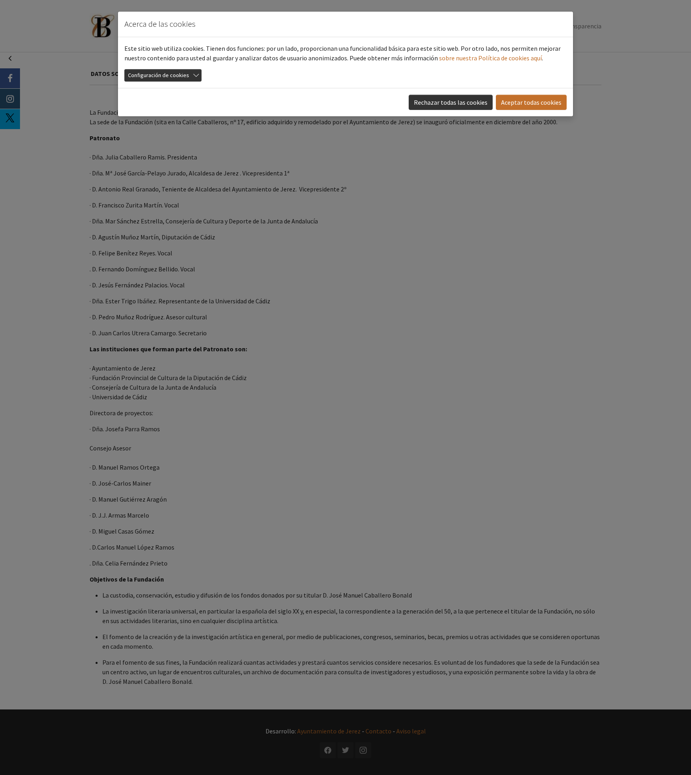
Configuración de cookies (158, 75)
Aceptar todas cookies (531, 102)
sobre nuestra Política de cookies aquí (490, 58)
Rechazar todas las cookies (450, 102)
